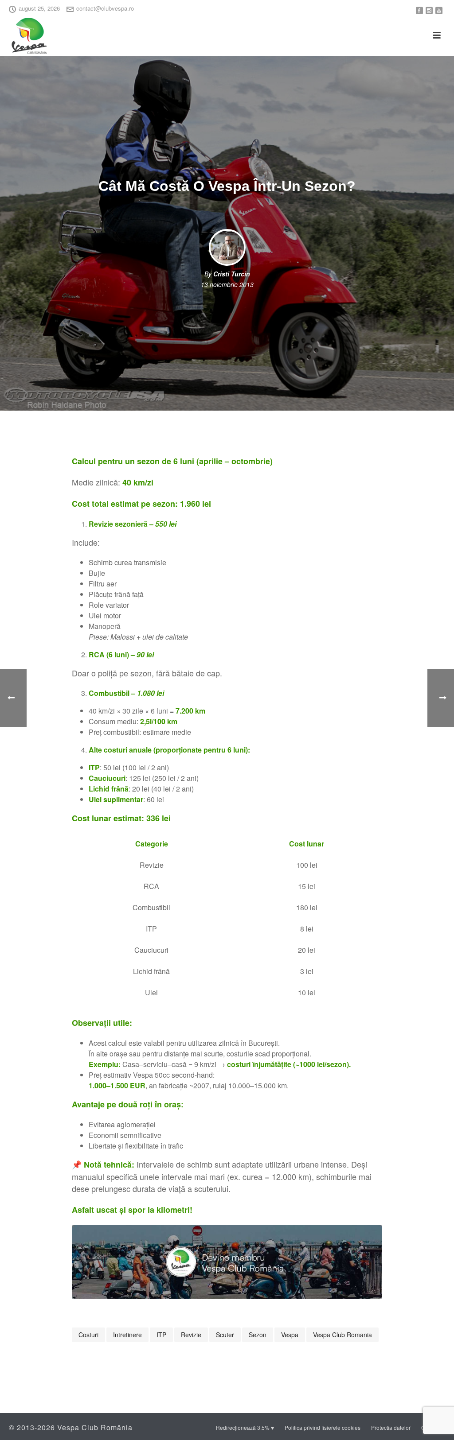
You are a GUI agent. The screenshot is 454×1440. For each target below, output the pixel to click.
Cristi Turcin (231, 273)
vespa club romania (342, 1334)
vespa (289, 1334)
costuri (88, 1334)
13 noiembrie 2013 (227, 284)
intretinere (127, 1334)
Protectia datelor (391, 1427)
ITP (161, 1334)
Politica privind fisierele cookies (322, 1427)
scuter (225, 1334)
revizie (191, 1334)
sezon (257, 1334)
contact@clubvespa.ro (105, 8)
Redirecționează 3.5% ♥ (245, 1427)
